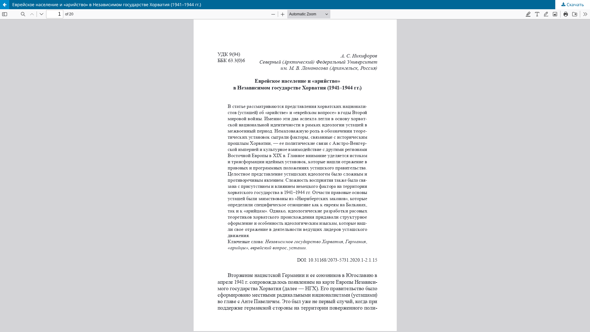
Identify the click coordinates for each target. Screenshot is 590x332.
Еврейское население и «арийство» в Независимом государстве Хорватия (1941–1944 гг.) (106, 4)
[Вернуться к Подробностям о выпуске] (4, 4)
